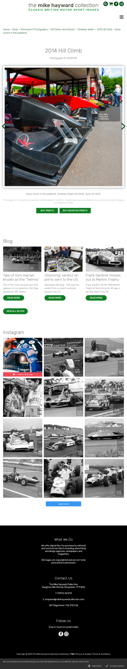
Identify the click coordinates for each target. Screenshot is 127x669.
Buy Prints (47, 210)
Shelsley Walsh (86, 29)
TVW (72, 654)
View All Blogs (15, 311)
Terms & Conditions (101, 654)
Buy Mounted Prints (75, 210)
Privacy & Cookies (84, 654)
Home (6, 29)
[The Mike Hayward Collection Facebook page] (116, 4)
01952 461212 (64, 593)
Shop (15, 29)
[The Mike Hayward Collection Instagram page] (121, 4)
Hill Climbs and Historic (63, 29)
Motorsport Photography (34, 29)
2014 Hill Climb (104, 29)
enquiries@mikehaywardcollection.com (64, 599)
